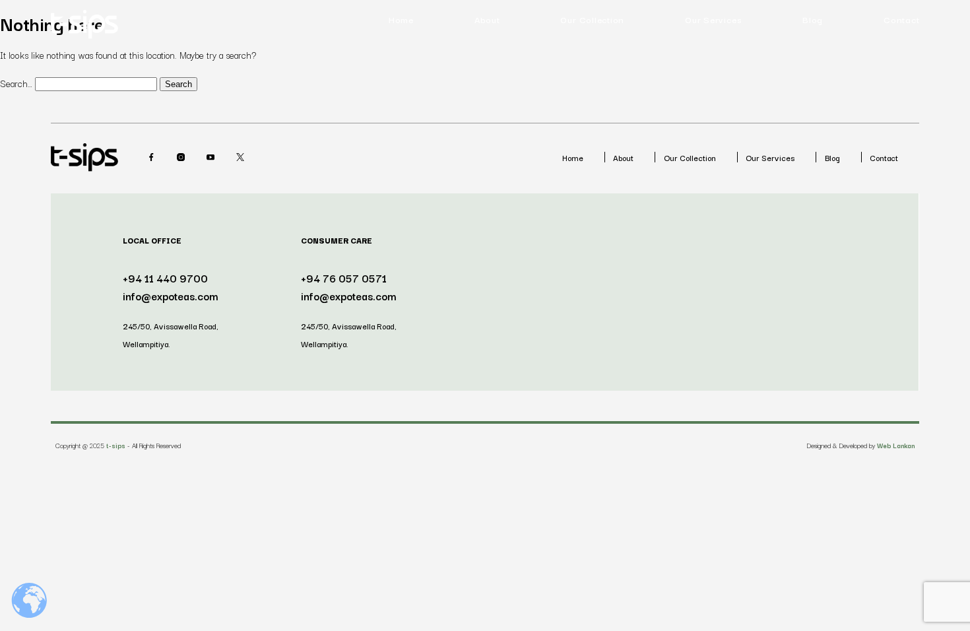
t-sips (115, 445)
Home (401, 19)
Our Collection (592, 19)
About (487, 19)
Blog (812, 19)
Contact (901, 19)
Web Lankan (896, 445)
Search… (16, 83)
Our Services (713, 19)
